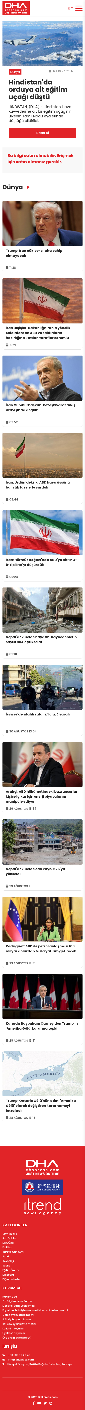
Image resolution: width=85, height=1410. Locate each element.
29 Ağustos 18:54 (22, 809)
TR (68, 8)
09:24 (13, 577)
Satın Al (42, 132)
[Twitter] (45, 1403)
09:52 (13, 422)
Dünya (12, 187)
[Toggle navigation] (79, 8)
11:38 (12, 268)
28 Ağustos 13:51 (22, 1041)
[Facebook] (34, 1403)
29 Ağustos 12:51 (22, 963)
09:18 (13, 654)
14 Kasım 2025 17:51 (64, 71)
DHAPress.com (48, 1397)
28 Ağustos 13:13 (22, 1118)
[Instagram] (50, 1403)
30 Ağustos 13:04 (23, 731)
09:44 (13, 499)
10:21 (12, 345)
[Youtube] (39, 1403)
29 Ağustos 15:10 (22, 886)
